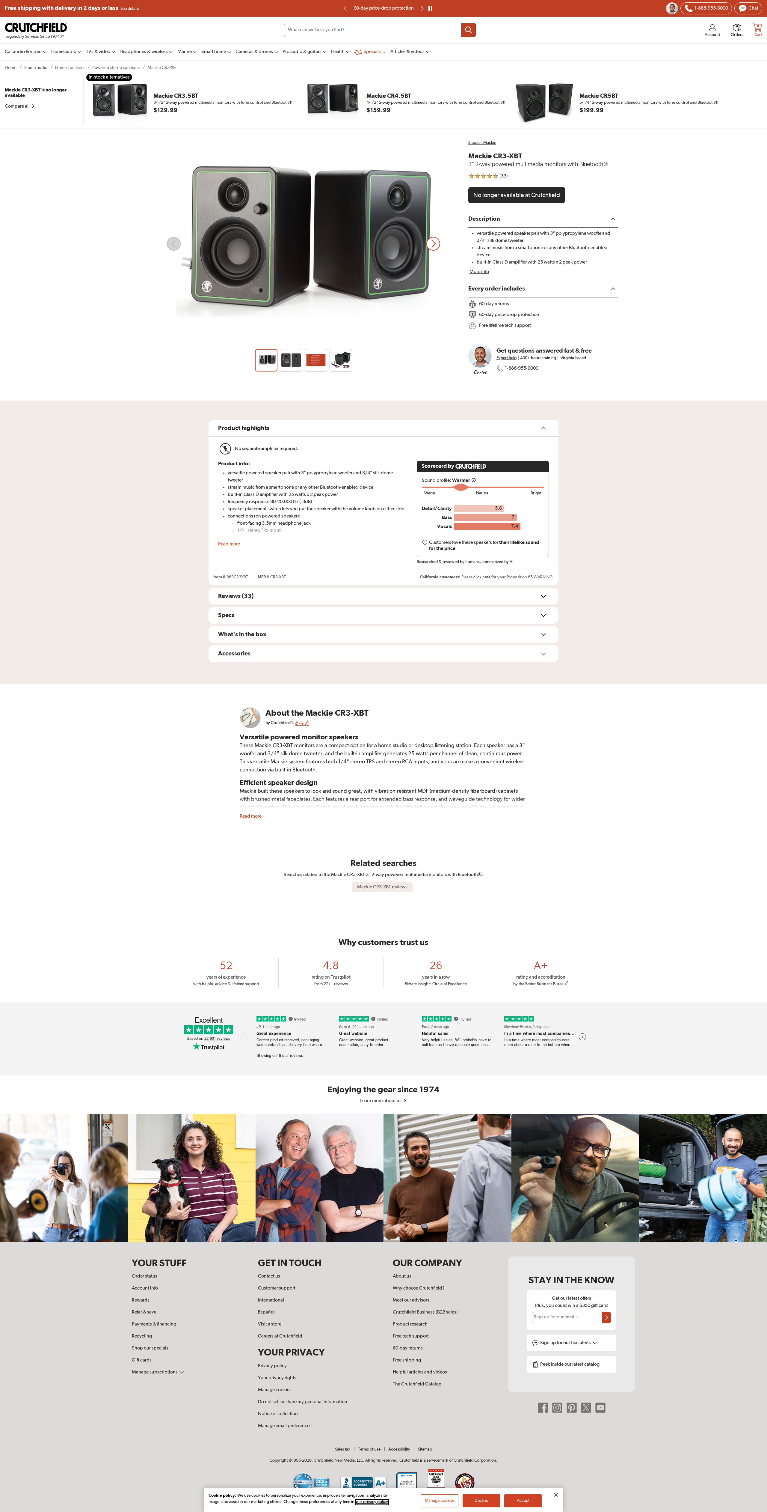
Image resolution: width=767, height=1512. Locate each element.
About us (402, 1276)
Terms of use (369, 1449)
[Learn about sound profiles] (473, 480)
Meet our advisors (411, 1300)
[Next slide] (433, 244)
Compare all (18, 106)
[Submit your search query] (468, 30)
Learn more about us (381, 1101)
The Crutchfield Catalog (417, 1384)
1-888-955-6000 (521, 368)
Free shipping (72, 8)
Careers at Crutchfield (280, 1336)
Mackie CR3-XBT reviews (382, 887)
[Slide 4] (341, 360)
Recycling (142, 1336)
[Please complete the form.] (606, 1317)
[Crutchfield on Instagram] (557, 1407)
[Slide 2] (291, 360)
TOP (755, 1508)
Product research (410, 1324)
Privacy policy (272, 1366)
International (271, 1300)
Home (10, 67)
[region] (383, 1178)
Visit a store (269, 1324)
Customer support (276, 1288)
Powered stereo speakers (116, 67)
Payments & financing (154, 1324)
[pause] (430, 8)
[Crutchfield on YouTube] (600, 1407)
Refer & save (144, 1312)
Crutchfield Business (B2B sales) (425, 1312)
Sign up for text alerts (566, 1343)
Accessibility (399, 1449)
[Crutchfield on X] (586, 1407)
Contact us (269, 1276)
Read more (229, 544)
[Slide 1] (266, 360)
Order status (144, 1276)
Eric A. (302, 722)
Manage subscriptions (155, 1372)
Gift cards (142, 1360)
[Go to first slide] (421, 8)
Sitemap (425, 1449)
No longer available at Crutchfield (516, 195)
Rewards (141, 1300)
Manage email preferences (285, 1426)
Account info (145, 1288)
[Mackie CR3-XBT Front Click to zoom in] (303, 244)
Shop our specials (150, 1348)
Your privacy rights (277, 1378)
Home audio (35, 67)
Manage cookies (275, 1390)
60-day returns (383, 8)
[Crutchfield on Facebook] (543, 1407)
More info (479, 272)
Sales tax (342, 1449)
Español (266, 1312)
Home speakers (69, 67)
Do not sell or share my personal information (302, 1402)
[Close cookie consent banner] (556, 1495)
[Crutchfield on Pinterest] (572, 1407)
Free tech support (411, 1336)
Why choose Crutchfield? (419, 1288)
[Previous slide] (345, 8)
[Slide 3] (316, 360)
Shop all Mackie (482, 143)
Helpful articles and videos (420, 1372)
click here (481, 577)
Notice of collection (278, 1414)
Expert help (506, 358)
